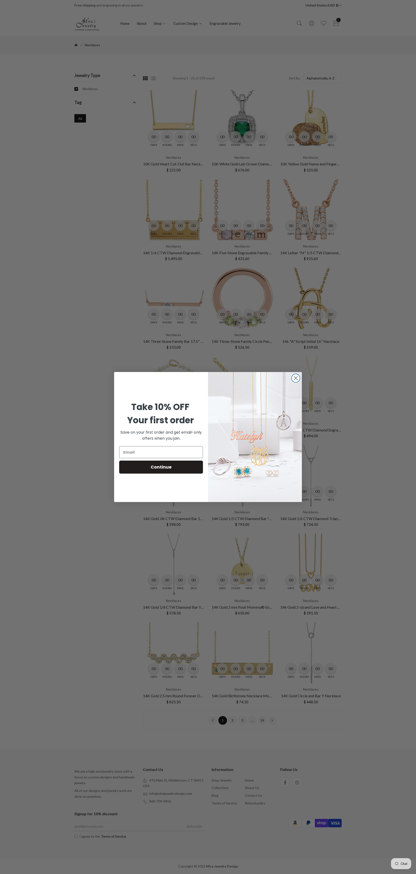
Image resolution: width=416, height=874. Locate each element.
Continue (161, 467)
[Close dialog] (296, 378)
